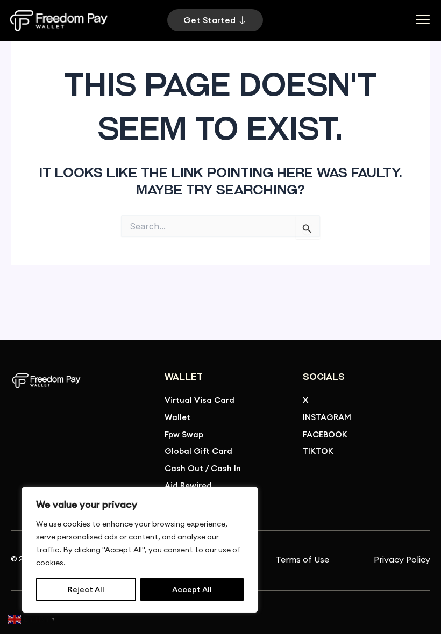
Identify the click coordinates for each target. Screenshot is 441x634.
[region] (140, 550)
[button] (422, 20)
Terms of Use (302, 559)
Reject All (86, 589)
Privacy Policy (402, 559)
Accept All (192, 589)
